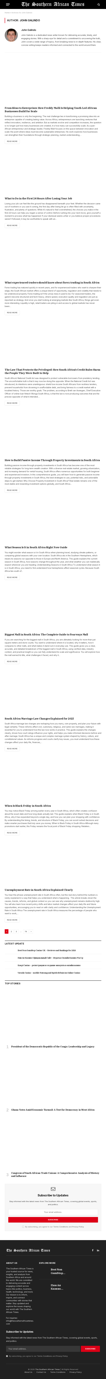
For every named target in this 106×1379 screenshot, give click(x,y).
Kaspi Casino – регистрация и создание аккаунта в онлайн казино (49, 965)
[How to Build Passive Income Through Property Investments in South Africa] (53, 433)
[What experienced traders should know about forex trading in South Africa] (53, 256)
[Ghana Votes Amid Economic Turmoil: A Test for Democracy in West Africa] (53, 1079)
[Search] (98, 4)
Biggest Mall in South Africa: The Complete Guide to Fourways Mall (46, 634)
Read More (12, 141)
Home (7, 13)
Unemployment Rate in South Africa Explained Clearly (39, 889)
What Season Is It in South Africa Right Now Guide (36, 547)
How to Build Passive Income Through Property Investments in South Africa (52, 460)
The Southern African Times (47, 1369)
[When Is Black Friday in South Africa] (53, 779)
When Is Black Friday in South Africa (28, 805)
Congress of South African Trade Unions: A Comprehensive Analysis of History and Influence (55, 1174)
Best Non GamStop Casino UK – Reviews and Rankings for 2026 (47, 950)
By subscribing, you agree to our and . (54, 1227)
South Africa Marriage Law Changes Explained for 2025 (39, 718)
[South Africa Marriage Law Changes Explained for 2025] (53, 692)
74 (26, 931)
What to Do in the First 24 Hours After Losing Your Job (38, 198)
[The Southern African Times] (53, 4)
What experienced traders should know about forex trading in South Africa (52, 282)
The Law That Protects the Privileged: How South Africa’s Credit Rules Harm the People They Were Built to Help (52, 371)
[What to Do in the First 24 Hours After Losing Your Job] (53, 172)
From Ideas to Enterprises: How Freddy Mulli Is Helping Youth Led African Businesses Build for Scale (51, 109)
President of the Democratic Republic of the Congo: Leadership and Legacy (52, 1046)
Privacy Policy (78, 1227)
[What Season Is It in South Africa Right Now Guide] (53, 521)
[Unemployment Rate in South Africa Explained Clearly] (53, 863)
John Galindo (28, 30)
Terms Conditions (60, 1227)
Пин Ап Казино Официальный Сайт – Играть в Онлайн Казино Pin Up (50, 958)
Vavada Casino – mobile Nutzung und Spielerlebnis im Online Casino (49, 973)
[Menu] (8, 4)
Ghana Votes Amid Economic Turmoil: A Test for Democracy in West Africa (53, 1109)
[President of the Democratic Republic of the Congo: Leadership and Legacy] (53, 1016)
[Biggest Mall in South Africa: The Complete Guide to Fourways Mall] (53, 608)
